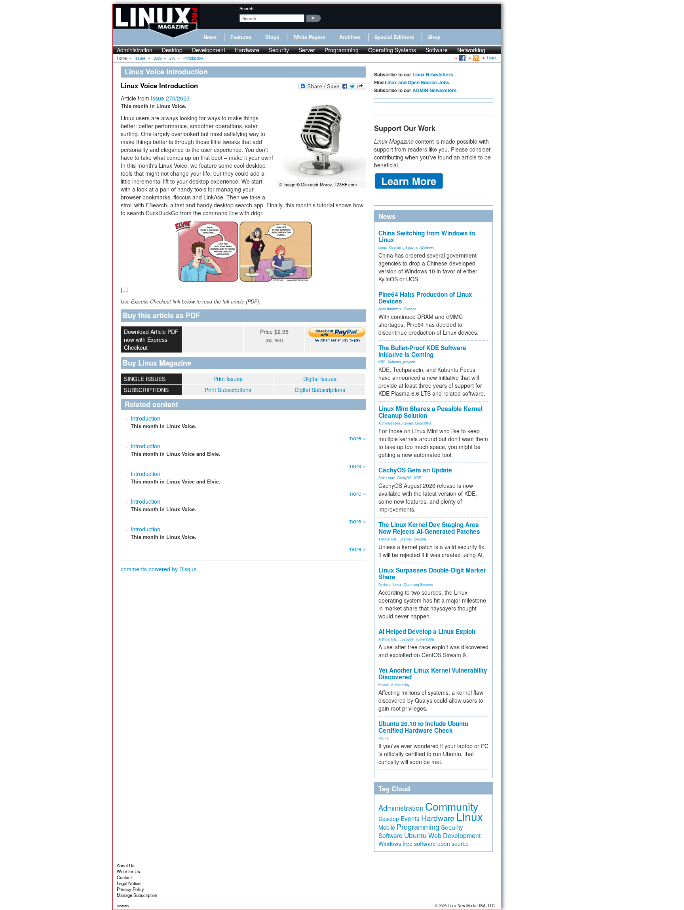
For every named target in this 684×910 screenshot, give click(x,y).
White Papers (309, 37)
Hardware (247, 50)
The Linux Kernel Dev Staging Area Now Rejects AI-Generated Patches (429, 528)
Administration (134, 50)
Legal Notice (129, 883)
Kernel (408, 423)
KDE (382, 361)
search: (247, 8)
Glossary (123, 906)
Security (279, 50)
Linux (382, 247)
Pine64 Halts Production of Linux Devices (425, 297)
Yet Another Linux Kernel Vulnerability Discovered (432, 673)
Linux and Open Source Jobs (417, 82)
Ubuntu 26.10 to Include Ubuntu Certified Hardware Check (423, 727)
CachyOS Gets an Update (415, 470)
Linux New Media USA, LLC (471, 905)
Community (451, 806)
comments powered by (158, 569)
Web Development (454, 835)
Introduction (145, 418)
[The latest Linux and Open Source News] (475, 58)
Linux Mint (423, 423)
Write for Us (128, 871)
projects (409, 361)
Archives (350, 37)
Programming (342, 50)
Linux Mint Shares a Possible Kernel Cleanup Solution (430, 412)
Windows (427, 247)
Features (240, 37)
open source (453, 843)
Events (410, 818)
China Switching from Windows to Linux (426, 236)
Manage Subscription (137, 895)
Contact (124, 877)
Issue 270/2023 (170, 98)
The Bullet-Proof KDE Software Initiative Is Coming (422, 351)
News (210, 37)
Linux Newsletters (432, 74)
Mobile (386, 827)
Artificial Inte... (388, 539)
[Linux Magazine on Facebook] (462, 58)
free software (419, 843)
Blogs (272, 37)
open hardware (390, 308)
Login (491, 58)
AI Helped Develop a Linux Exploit (426, 631)
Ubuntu (384, 738)
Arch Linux (386, 477)
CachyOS (404, 477)
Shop (434, 37)
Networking (471, 50)
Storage (410, 308)
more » (357, 438)
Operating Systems (392, 50)
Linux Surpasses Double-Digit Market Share (432, 573)
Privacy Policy (130, 889)
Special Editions (394, 37)
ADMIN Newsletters (434, 90)
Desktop (172, 50)
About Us (126, 865)
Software (437, 50)
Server (306, 50)
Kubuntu (394, 361)
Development (208, 50)
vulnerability (425, 639)
